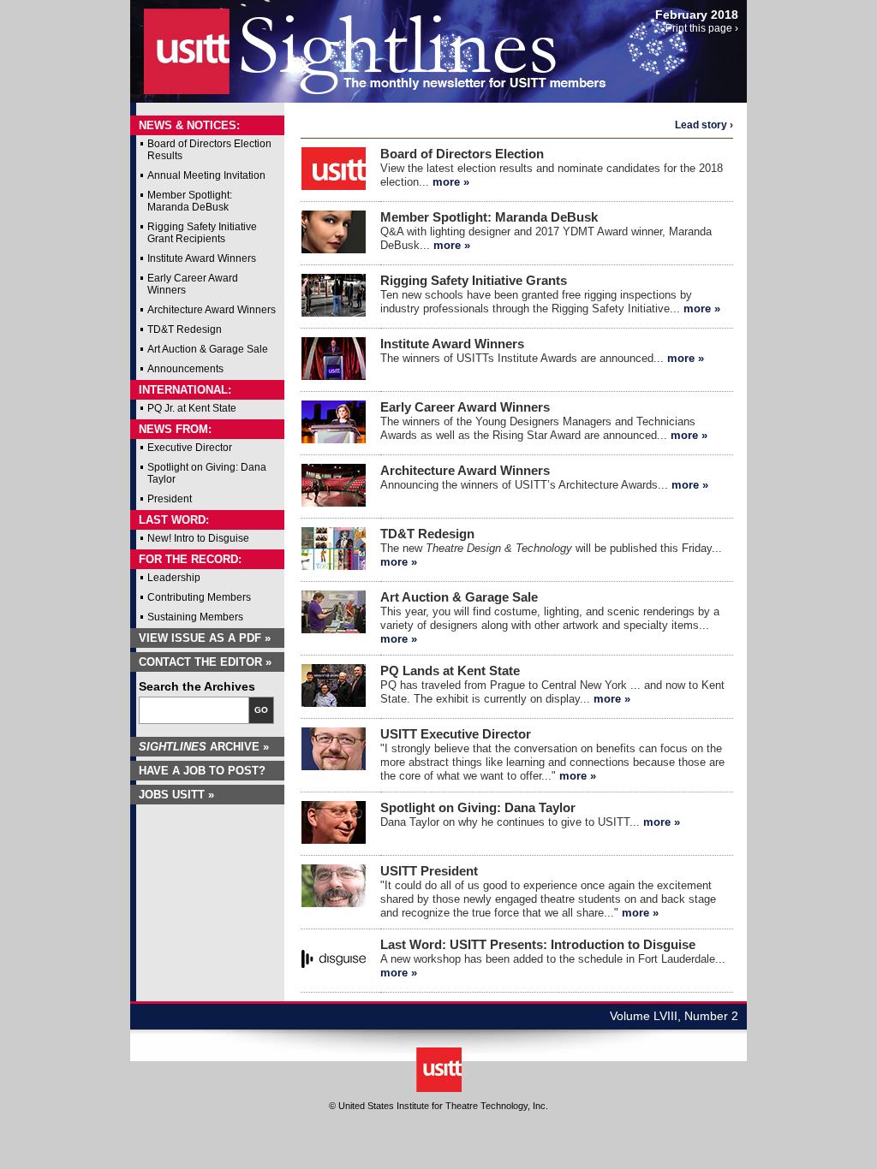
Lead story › (704, 125)
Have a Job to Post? (202, 770)
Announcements (185, 369)
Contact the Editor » (205, 662)
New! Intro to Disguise (198, 538)
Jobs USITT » (176, 794)
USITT (176, 46)
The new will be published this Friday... (551, 548)
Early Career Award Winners (192, 284)
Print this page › (701, 28)
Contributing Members (199, 597)
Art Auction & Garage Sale (207, 349)
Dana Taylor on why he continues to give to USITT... (530, 815)
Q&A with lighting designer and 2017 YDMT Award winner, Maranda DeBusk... (546, 231)
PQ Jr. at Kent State (191, 408)
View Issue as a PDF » (205, 638)
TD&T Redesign (184, 329)
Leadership (173, 578)
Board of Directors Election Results (209, 150)
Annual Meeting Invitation (206, 175)
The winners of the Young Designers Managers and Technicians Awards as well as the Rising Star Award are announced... (543, 421)
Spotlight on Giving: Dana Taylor (206, 473)
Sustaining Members (195, 617)
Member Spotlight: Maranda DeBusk (189, 201)
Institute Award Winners (201, 258)
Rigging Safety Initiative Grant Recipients (202, 233)
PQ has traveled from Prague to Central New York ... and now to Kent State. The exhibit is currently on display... (552, 685)
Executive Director (189, 448)
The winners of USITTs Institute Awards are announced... (542, 351)
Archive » (204, 746)
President (169, 499)
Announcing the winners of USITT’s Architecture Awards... (544, 478)
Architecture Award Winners (211, 310)
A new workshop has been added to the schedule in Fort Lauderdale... (552, 959)
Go (261, 710)
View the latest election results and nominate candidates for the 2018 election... (551, 168)
